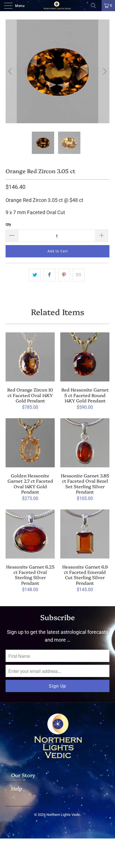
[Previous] (11, 71)
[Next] (104, 71)
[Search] (95, 5)
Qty (8, 224)
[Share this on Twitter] (35, 275)
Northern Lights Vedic (63, 815)
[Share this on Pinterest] (64, 275)
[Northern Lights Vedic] (57, 5)
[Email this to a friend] (79, 275)
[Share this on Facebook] (49, 275)
